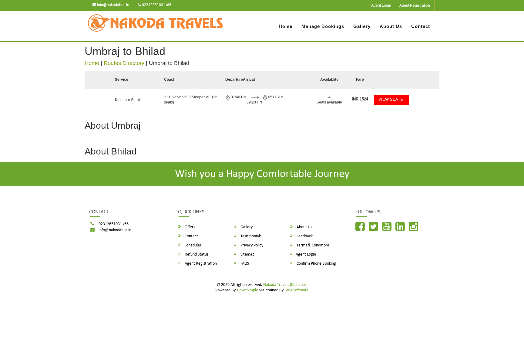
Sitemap (247, 254)
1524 (360, 99)
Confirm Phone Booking (316, 263)
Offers (189, 227)
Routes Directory (124, 63)
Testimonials (250, 236)
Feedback (304, 236)
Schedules (192, 245)
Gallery (362, 26)
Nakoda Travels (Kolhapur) (285, 285)
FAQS (244, 263)
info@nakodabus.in (112, 5)
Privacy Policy (251, 245)
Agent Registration (414, 5)
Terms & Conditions (312, 245)
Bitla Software (296, 290)
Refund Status (196, 254)
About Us (391, 26)
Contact (420, 26)
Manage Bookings (322, 26)
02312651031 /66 (156, 5)
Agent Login (381, 5)
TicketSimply (247, 290)
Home (285, 26)
